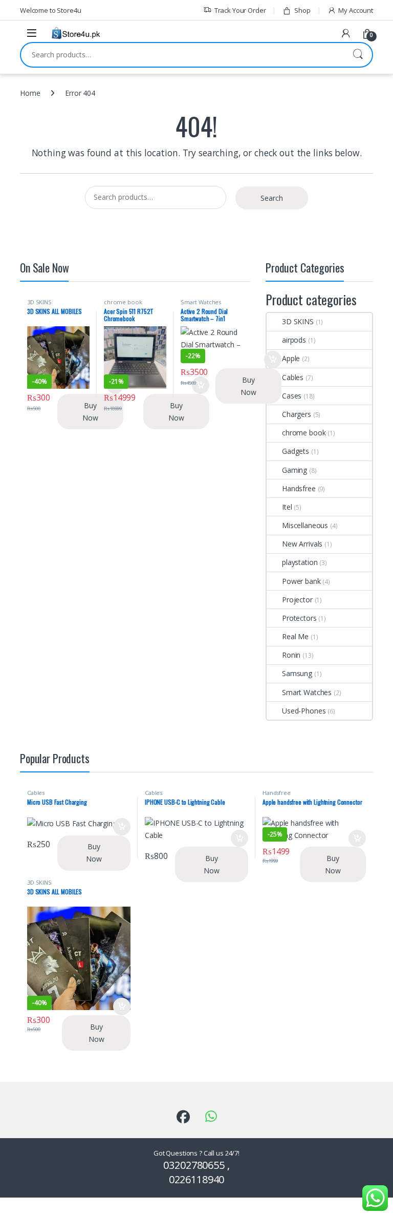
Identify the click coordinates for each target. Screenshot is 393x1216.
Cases (291, 396)
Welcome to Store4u (50, 10)
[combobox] (182, 55)
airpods (294, 340)
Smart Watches (201, 302)
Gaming (294, 470)
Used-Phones (303, 711)
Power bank (301, 581)
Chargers (296, 414)
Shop (302, 10)
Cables (292, 377)
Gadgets (295, 451)
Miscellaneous (305, 525)
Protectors (299, 618)
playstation (299, 562)
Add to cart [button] (272, 359)
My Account (355, 10)
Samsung (297, 673)
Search (357, 55)
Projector (297, 599)
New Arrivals (302, 544)
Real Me (295, 636)
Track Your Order (240, 10)
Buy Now (90, 412)
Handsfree (299, 488)
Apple (291, 358)
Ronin (291, 655)
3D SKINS (39, 302)
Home (30, 93)
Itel (287, 507)
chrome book (123, 302)
